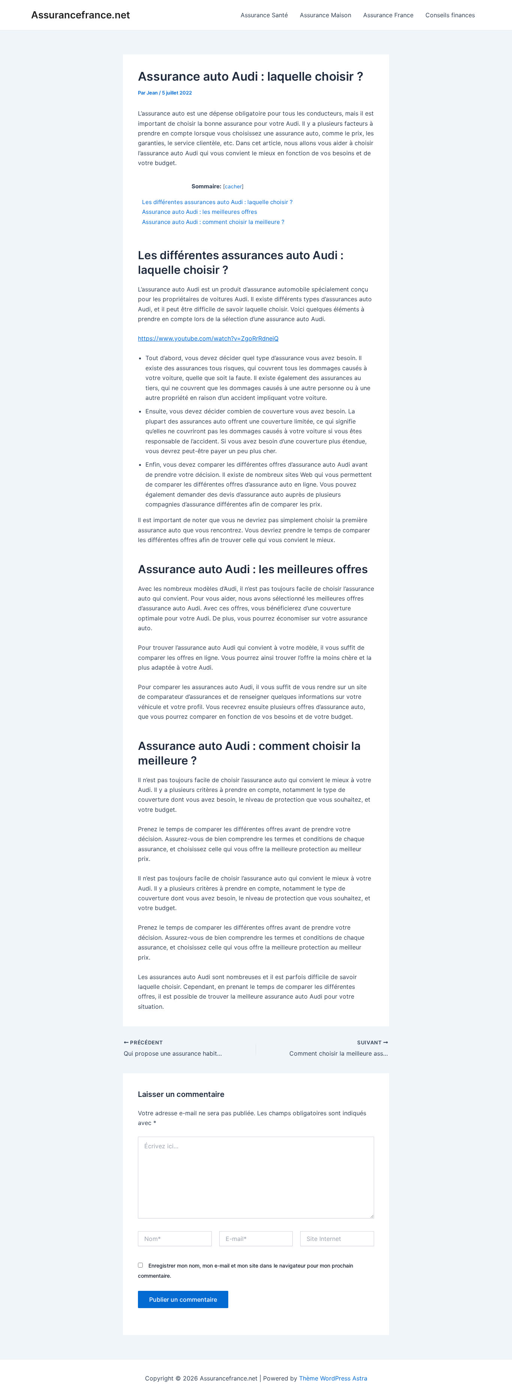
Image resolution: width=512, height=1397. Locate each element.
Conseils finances (450, 15)
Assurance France (388, 15)
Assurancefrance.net (80, 15)
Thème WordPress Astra (333, 1378)
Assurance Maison (325, 15)
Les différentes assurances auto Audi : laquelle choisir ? (217, 202)
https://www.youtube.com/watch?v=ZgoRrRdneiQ (208, 338)
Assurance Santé (264, 15)
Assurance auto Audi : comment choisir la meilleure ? (213, 221)
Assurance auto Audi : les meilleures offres (199, 211)
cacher (233, 186)
